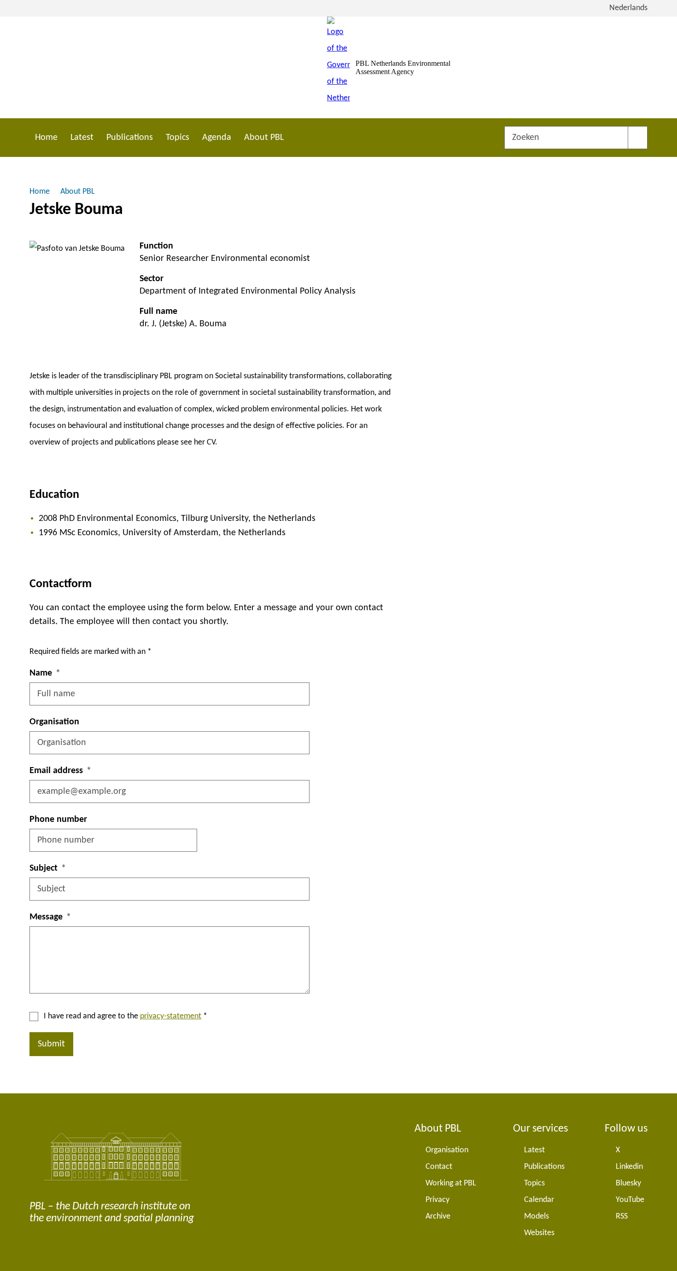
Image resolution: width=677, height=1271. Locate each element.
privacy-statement (170, 1016)
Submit (51, 1044)
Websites (539, 1233)
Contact (439, 1166)
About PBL (264, 137)
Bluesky (628, 1183)
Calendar (539, 1200)
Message (46, 917)
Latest (81, 137)
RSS (622, 1216)
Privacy (437, 1200)
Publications (129, 137)
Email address (56, 770)
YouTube (630, 1200)
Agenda (216, 137)
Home (46, 137)
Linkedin (629, 1166)
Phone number (58, 819)
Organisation (54, 722)
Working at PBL (451, 1183)
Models (536, 1216)
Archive (438, 1216)
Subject (43, 868)
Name (40, 673)
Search (638, 137)
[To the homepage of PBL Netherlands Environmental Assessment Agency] (338, 67)
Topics (177, 137)
